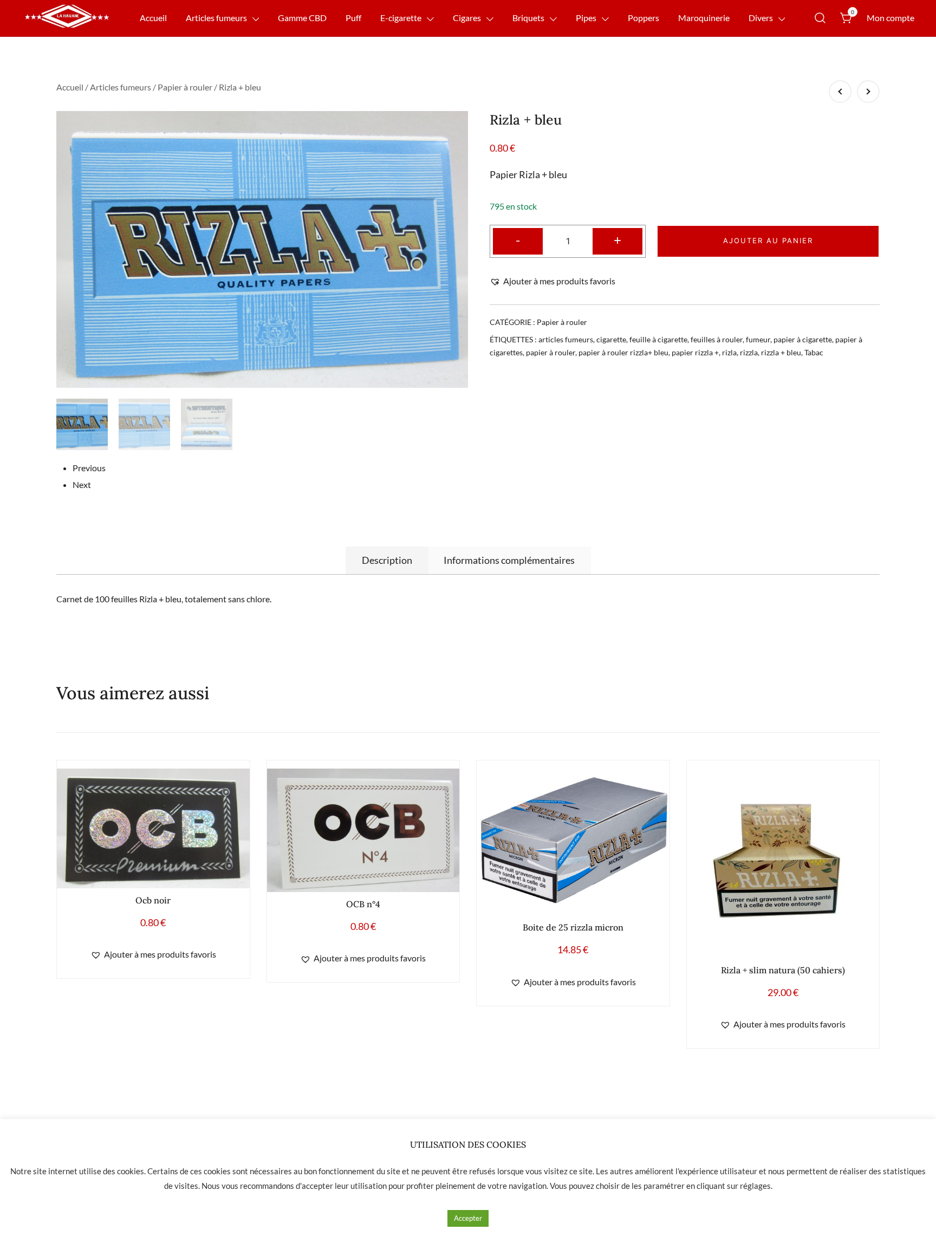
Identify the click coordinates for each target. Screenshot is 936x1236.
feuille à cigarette (658, 339)
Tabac (813, 352)
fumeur (758, 339)
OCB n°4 (363, 904)
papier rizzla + (695, 352)
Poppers (643, 17)
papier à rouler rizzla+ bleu (623, 352)
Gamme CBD (302, 17)
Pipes (586, 17)
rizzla (749, 352)
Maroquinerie (704, 17)
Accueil (153, 17)
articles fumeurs (565, 339)
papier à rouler (550, 352)
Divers (761, 17)
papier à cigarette (803, 339)
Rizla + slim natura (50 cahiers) (783, 970)
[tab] (387, 560)
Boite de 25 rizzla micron (573, 927)
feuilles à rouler (717, 339)
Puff (353, 17)
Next (82, 484)
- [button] (518, 240)
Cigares (467, 17)
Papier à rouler (185, 87)
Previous (89, 468)
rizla (729, 352)
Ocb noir (153, 900)
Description (387, 560)
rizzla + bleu (781, 352)
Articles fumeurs (216, 17)
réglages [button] (755, 1186)
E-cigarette (400, 17)
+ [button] (617, 240)
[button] (552, 281)
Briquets (528, 17)
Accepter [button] (468, 1218)
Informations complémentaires (509, 560)
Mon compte (890, 17)
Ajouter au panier (768, 240)
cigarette (611, 339)
